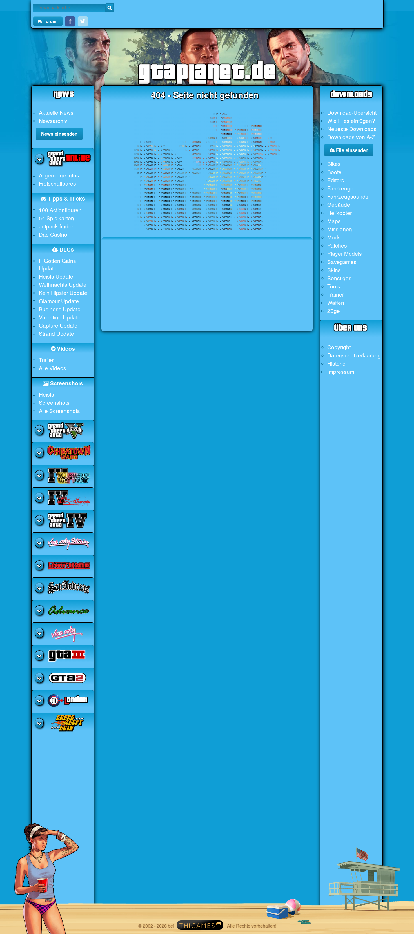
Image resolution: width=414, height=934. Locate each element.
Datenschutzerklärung (354, 355)
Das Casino (53, 234)
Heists (46, 394)
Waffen (335, 302)
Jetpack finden (57, 226)
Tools (333, 286)
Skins (334, 269)
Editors (335, 180)
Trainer (335, 294)
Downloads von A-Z (351, 137)
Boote (334, 171)
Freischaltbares (57, 183)
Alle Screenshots (59, 410)
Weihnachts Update (62, 284)
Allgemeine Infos (59, 175)
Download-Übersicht (352, 112)
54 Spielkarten (56, 218)
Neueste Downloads (352, 128)
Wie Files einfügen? (351, 120)
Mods (334, 237)
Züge (333, 310)
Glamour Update (59, 300)
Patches (337, 245)
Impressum (340, 371)
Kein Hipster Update (63, 292)
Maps (334, 220)
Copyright (339, 347)
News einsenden (59, 133)
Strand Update (56, 333)
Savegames (342, 261)
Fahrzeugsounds (347, 196)
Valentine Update (60, 317)
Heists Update (56, 276)
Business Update (60, 309)
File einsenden (351, 150)
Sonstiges (339, 278)
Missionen (339, 229)
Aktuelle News (56, 112)
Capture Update (58, 325)
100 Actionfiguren (60, 210)
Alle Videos (52, 368)
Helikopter (339, 212)
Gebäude (338, 204)
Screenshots (54, 402)
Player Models (344, 253)
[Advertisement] (207, 291)
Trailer (46, 359)
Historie (336, 363)
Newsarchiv (53, 120)
